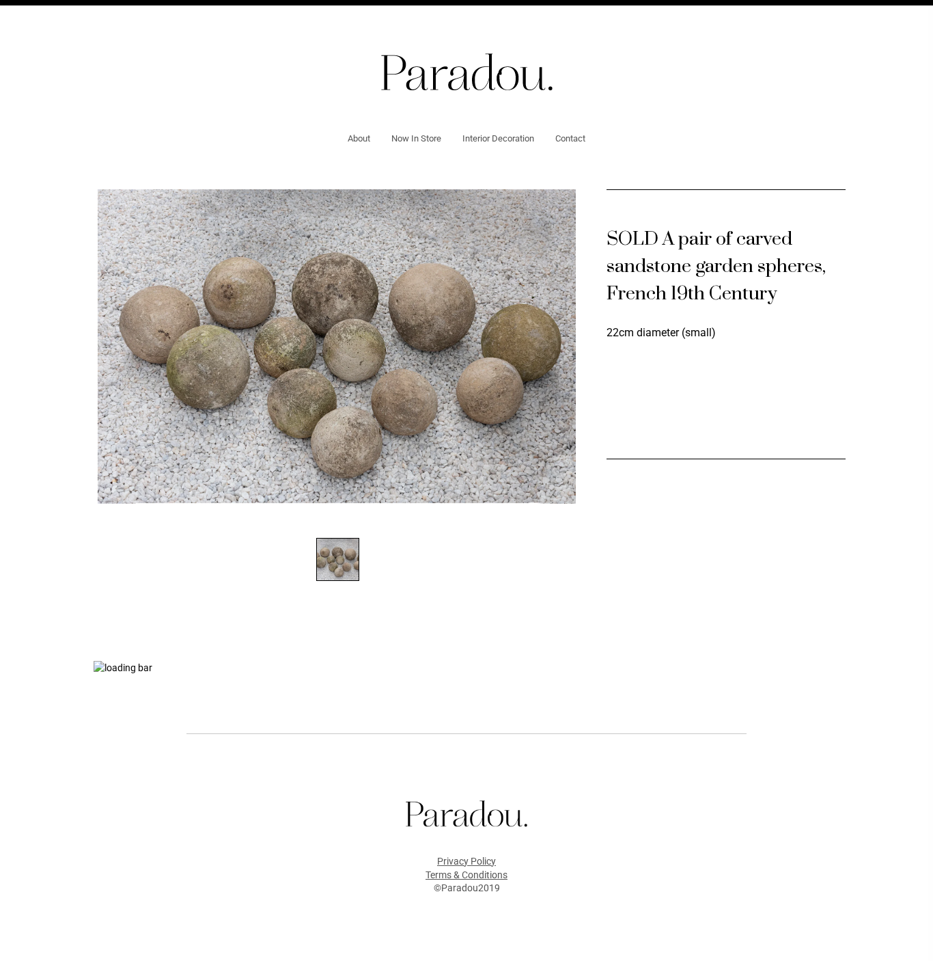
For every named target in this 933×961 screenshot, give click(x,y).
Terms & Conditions (466, 874)
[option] (337, 346)
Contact (570, 138)
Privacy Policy (466, 861)
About (359, 138)
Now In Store (416, 138)
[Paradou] (467, 71)
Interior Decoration (498, 138)
